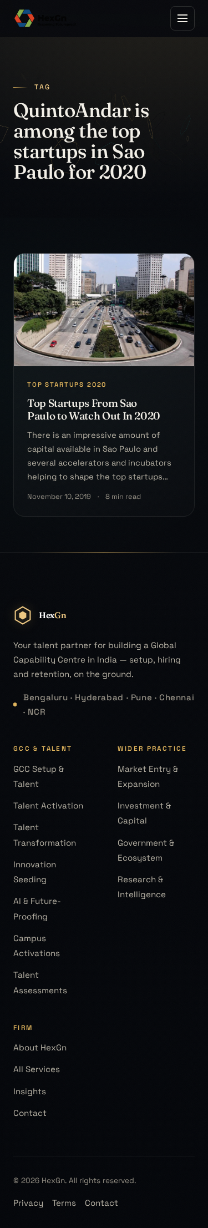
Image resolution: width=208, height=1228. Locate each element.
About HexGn (40, 1047)
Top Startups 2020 (66, 384)
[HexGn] (45, 18)
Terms (64, 1202)
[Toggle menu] (182, 18)
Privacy (28, 1202)
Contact (30, 1113)
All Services (36, 1069)
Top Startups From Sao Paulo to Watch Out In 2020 (93, 409)
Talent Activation (48, 805)
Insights (29, 1091)
